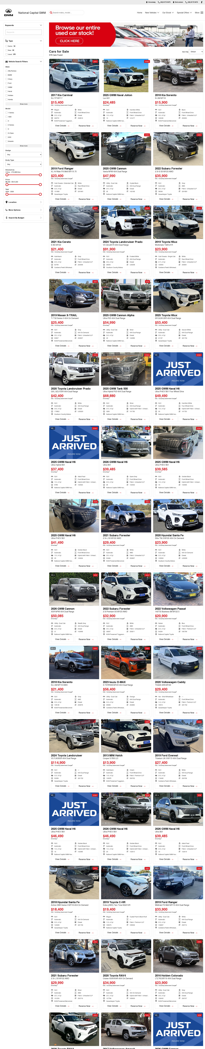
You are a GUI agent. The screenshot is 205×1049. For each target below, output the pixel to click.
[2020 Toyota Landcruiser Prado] (74, 369)
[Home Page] (8, 12)
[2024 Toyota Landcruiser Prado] (126, 222)
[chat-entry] (197, 1038)
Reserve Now (84, 125)
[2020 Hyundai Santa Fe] (178, 515)
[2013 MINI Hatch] (126, 736)
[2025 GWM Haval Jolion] (126, 75)
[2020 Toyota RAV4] (126, 956)
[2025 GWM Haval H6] (178, 369)
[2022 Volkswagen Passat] (178, 589)
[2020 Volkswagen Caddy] (178, 662)
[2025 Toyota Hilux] (178, 295)
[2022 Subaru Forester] (178, 149)
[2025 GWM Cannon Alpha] (126, 295)
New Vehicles (150, 12)
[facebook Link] (201, 2)
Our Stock (166, 12)
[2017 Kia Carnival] (74, 75)
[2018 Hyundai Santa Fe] (74, 882)
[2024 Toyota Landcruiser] (74, 736)
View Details (60, 125)
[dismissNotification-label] (200, 1023)
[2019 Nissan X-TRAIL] (74, 295)
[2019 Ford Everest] (178, 736)
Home (139, 12)
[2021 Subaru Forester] (126, 515)
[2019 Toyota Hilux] (178, 222)
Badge (8, 150)
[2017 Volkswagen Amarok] (126, 1029)
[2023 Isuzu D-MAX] (126, 662)
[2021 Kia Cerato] (74, 222)
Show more (23, 104)
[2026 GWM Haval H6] (126, 442)
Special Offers (183, 12)
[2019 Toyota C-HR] (126, 882)
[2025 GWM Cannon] (126, 149)
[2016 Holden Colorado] (178, 956)
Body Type (10, 160)
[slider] (7, 174)
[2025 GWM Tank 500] (126, 369)
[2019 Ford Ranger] (74, 149)
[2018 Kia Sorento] (178, 75)
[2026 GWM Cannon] (74, 589)
